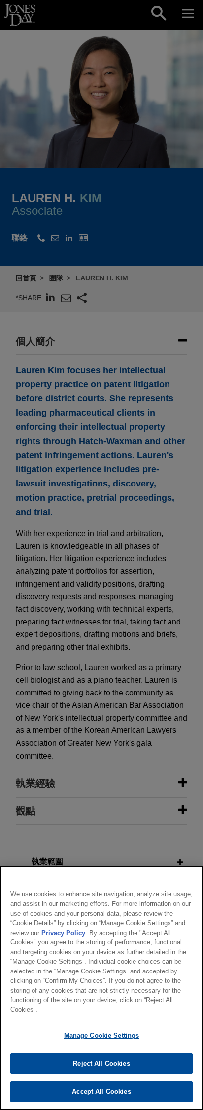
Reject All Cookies (101, 1063)
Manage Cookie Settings (101, 1035)
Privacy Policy (63, 933)
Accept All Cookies (101, 1091)
